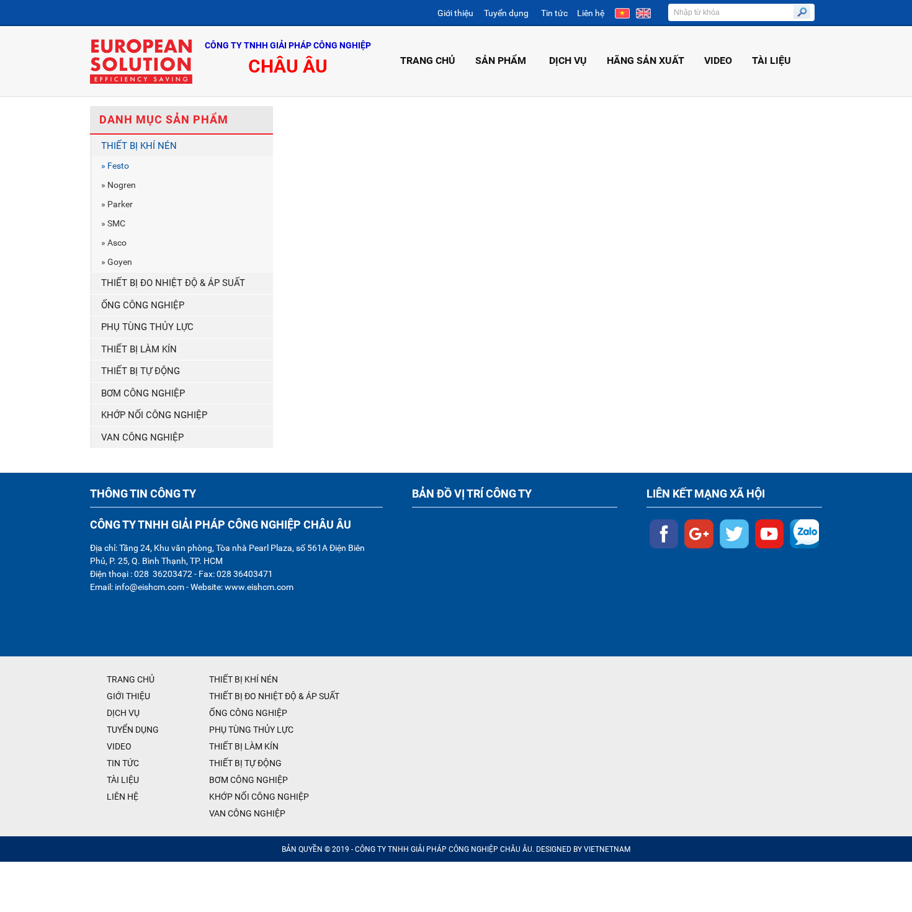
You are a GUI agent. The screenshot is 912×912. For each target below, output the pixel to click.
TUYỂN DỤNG (133, 730)
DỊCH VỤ (568, 60)
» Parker (117, 204)
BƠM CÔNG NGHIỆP (143, 393)
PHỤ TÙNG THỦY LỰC (147, 327)
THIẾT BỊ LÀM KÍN (139, 349)
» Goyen (116, 262)
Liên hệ (590, 13)
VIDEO (718, 60)
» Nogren (118, 185)
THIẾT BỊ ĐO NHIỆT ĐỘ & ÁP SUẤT (173, 282)
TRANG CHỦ (427, 60)
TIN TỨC (123, 763)
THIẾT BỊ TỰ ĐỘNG (140, 371)
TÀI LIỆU (771, 60)
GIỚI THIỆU (128, 696)
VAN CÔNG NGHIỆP (142, 437)
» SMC (113, 223)
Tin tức (554, 13)
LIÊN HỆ (122, 797)
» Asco (114, 243)
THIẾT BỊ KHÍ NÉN (139, 145)
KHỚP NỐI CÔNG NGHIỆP (154, 415)
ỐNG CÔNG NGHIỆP (142, 305)
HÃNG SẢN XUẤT (645, 60)
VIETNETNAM (607, 849)
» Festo (115, 166)
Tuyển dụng (506, 13)
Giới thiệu (455, 13)
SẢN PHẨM (500, 60)
